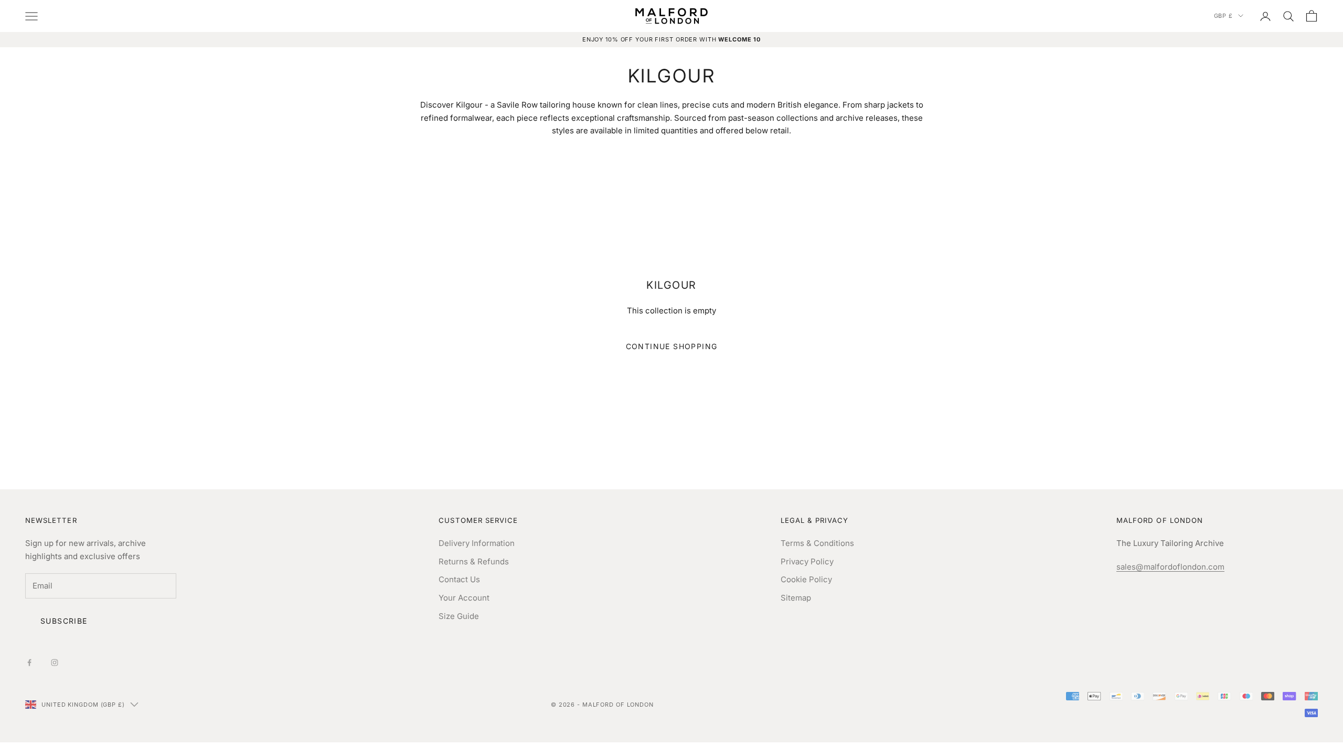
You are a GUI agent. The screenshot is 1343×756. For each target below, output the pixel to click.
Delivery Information (477, 543)
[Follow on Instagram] (54, 662)
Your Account (464, 598)
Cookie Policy (806, 579)
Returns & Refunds (474, 561)
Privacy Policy (807, 561)
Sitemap (796, 598)
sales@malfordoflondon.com (1170, 567)
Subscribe (64, 620)
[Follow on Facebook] (29, 662)
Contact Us (459, 579)
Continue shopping (672, 346)
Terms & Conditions (817, 543)
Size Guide (459, 616)
